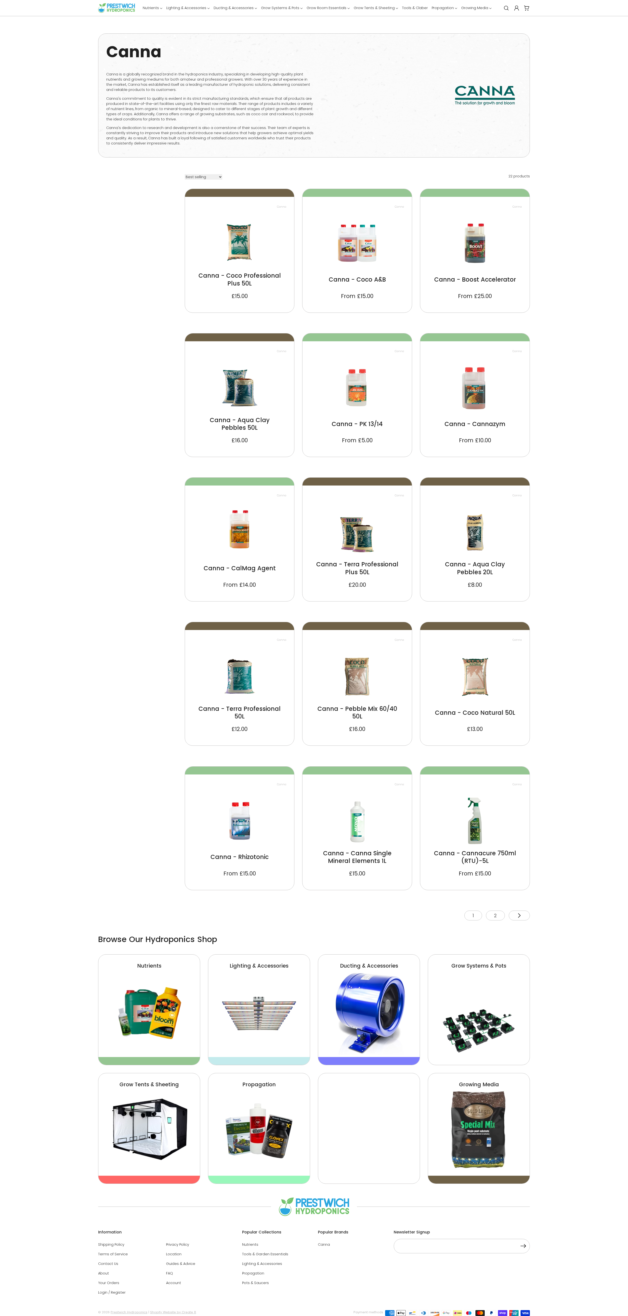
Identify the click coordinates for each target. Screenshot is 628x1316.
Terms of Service (113, 1254)
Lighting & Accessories (262, 1263)
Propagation (253, 1273)
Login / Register (112, 1292)
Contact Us (108, 1263)
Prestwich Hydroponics (129, 1312)
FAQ (169, 1273)
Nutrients (250, 1244)
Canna (324, 1244)
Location (174, 1254)
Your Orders (108, 1282)
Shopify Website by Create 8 (173, 1312)
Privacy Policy (177, 1244)
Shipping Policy (111, 1244)
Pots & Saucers (255, 1282)
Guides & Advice (180, 1263)
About (103, 1273)
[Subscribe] (523, 1247)
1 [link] (473, 915)
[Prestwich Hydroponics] (116, 8)
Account (173, 1282)
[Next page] (519, 915)
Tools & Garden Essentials (265, 1254)
